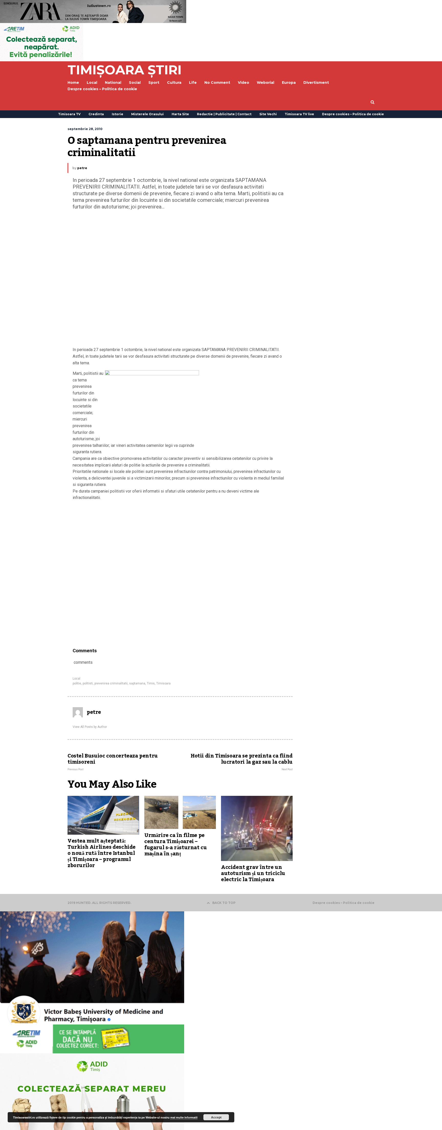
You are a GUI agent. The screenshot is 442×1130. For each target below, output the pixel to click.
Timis (151, 683)
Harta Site (180, 114)
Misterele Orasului (147, 114)
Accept (216, 1117)
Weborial (265, 82)
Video (243, 82)
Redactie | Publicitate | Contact (224, 114)
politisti (88, 683)
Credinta (96, 114)
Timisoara (163, 683)
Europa (289, 82)
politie (77, 683)
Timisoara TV (69, 114)
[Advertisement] (180, 279)
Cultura (174, 82)
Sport (153, 82)
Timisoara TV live (299, 114)
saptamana (137, 683)
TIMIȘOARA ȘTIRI (125, 70)
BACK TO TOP (224, 903)
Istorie (117, 114)
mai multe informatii (183, 1117)
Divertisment (316, 82)
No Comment (217, 82)
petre (82, 168)
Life (193, 82)
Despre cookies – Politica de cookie (102, 89)
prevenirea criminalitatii (111, 683)
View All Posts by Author (90, 727)
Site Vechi (268, 114)
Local (76, 678)
